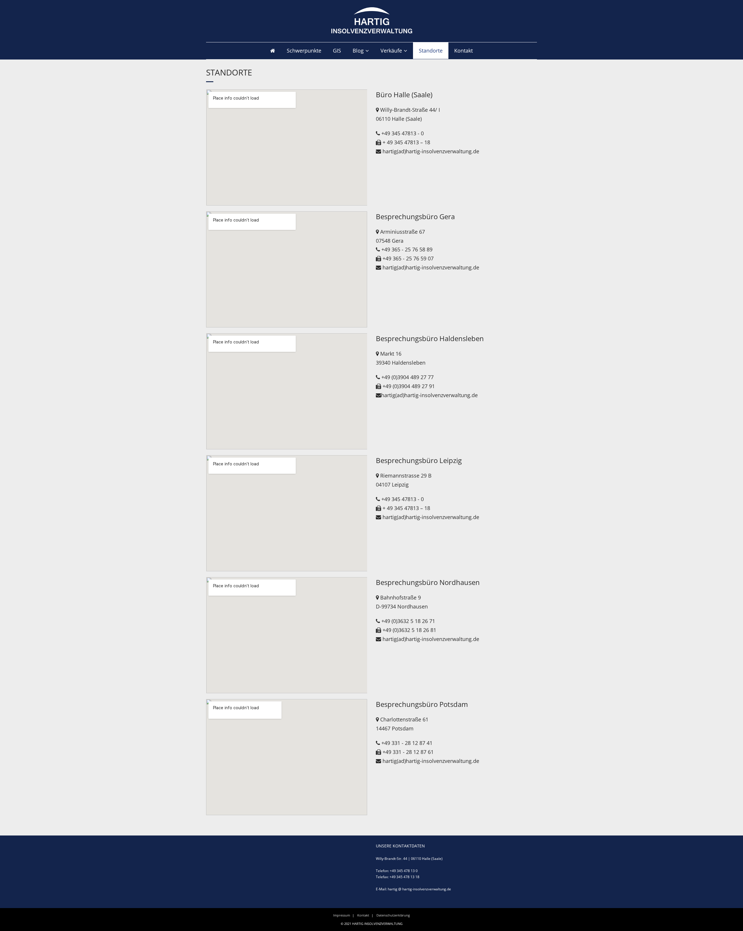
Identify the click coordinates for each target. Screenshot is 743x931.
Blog (358, 50)
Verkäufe (391, 50)
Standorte (431, 50)
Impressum (341, 915)
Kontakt (463, 50)
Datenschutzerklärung (393, 915)
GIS (337, 50)
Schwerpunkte (304, 50)
